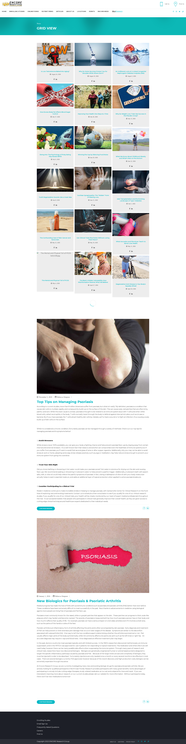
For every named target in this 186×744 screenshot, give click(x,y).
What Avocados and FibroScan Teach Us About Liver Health (131, 242)
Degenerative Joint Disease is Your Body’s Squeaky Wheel (131, 285)
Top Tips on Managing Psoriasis (65, 402)
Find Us (40, 734)
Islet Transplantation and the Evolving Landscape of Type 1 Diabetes (131, 200)
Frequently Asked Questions (48, 727)
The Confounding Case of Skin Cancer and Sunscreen (55, 239)
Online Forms (33, 11)
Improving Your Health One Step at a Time (93, 114)
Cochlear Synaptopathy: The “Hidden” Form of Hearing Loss (93, 196)
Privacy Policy (130, 741)
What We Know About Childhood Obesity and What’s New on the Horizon (131, 157)
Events (92, 11)
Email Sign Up (42, 724)
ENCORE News (103, 11)
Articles (59, 11)
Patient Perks (47, 11)
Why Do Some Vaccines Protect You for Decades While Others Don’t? (93, 72)
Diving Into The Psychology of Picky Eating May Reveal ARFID (55, 155)
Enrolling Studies (17, 11)
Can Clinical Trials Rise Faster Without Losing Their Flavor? (93, 239)
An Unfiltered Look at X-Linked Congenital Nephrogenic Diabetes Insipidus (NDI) (131, 72)
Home (4, 11)
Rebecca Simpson (63, 397)
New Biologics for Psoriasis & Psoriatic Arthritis (79, 601)
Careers (40, 731)
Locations (81, 11)
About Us (70, 11)
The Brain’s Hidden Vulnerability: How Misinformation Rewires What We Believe (93, 281)
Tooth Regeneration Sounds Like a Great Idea (55, 197)
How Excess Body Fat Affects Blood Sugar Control (55, 113)
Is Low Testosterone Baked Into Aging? (55, 71)
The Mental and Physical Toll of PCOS (55, 280)
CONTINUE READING (45, 508)
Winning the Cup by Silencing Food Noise (93, 155)
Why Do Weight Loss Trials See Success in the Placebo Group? (131, 115)
